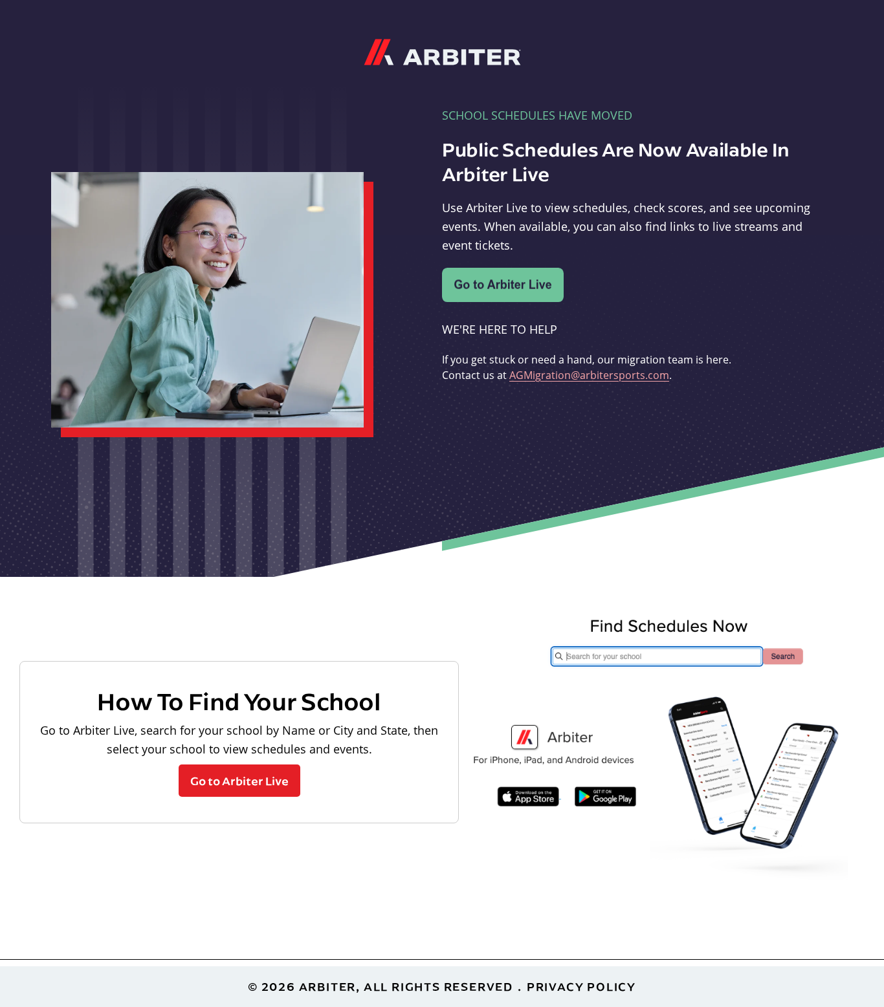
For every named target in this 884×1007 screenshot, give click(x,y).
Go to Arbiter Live (239, 780)
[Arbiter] (442, 50)
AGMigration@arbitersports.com (589, 375)
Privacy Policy (581, 986)
